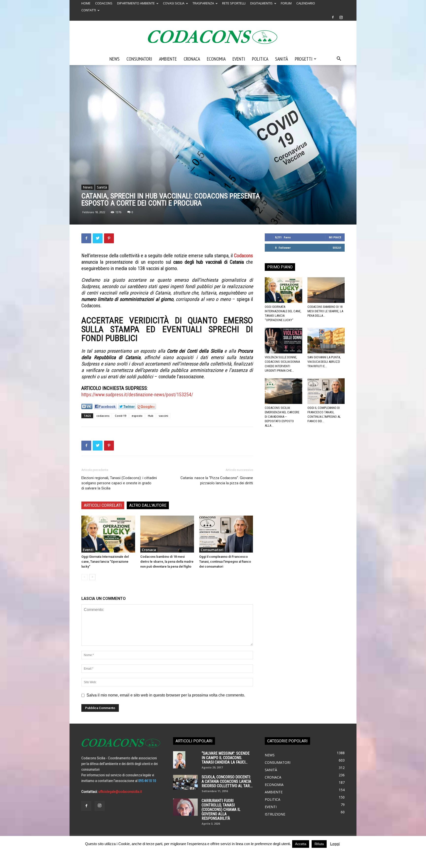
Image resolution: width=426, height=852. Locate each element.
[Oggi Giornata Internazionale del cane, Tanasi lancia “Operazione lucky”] (108, 534)
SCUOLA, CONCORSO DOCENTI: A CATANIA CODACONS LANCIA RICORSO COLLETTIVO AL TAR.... (227, 781)
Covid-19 (120, 415)
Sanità (281, 59)
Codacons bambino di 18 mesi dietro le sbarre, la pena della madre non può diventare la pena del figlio (167, 561)
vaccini (163, 415)
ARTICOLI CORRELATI (103, 505)
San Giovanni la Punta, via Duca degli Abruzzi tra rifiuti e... (324, 361)
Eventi (238, 59)
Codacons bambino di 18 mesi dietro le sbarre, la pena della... (325, 311)
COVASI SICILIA (173, 3)
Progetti (303, 59)
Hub (150, 415)
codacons (102, 415)
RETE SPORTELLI (234, 3)
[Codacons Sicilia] (213, 37)
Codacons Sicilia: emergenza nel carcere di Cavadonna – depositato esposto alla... (282, 416)
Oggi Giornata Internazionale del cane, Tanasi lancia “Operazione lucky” (105, 561)
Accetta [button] (300, 844)
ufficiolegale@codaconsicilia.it (120, 791)
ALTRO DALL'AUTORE (147, 505)
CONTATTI (88, 10)
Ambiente (168, 59)
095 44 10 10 (147, 781)
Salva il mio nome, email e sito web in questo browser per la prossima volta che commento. (166, 695)
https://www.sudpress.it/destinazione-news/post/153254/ (137, 395)
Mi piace (335, 237)
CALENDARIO (305, 3)
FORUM (286, 3)
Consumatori (139, 59)
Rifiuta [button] (319, 844)
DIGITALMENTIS (261, 3)
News (114, 59)
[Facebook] (333, 17)
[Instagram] (341, 17)
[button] (339, 59)
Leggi (335, 844)
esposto (137, 415)
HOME (85, 3)
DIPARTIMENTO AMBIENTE (136, 3)
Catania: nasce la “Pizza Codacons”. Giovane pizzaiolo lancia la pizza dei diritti (216, 480)
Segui (337, 247)
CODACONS (103, 3)
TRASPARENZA (203, 3)
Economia (216, 59)
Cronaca (192, 59)
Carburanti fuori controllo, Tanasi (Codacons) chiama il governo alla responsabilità (221, 809)
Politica (260, 59)
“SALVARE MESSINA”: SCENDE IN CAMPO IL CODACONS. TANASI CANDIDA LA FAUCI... (225, 758)
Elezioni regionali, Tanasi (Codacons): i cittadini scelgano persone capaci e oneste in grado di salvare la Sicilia (119, 483)
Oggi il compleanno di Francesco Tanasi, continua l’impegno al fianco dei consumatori (225, 561)
